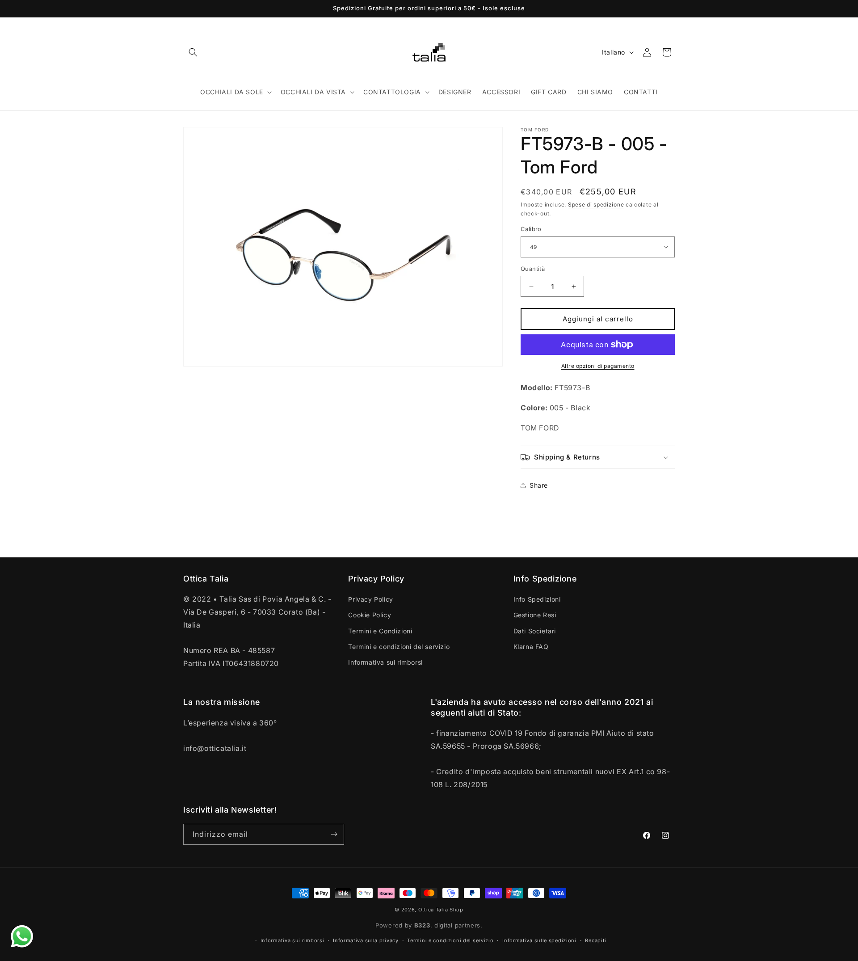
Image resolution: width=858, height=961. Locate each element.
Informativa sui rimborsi (385, 662)
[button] (193, 52)
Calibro (531, 228)
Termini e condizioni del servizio (399, 646)
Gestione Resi (534, 615)
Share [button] (539, 485)
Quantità (533, 268)
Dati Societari (534, 631)
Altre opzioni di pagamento (598, 365)
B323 (422, 925)
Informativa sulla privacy (366, 940)
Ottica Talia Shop (440, 909)
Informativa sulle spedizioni (539, 940)
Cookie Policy (369, 615)
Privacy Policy (370, 599)
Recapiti (595, 940)
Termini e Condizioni (380, 631)
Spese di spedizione (596, 204)
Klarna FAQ (531, 646)
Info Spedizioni (537, 599)
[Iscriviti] (334, 834)
